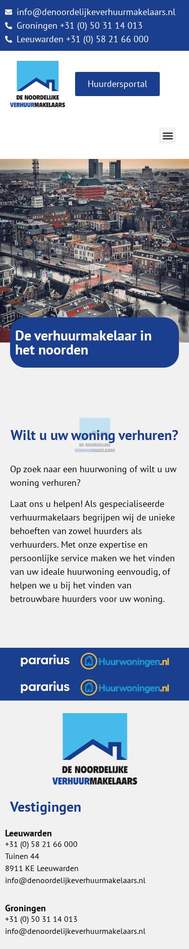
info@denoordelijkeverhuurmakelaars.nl (75, 880)
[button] (167, 135)
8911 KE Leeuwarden (42, 868)
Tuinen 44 (22, 856)
